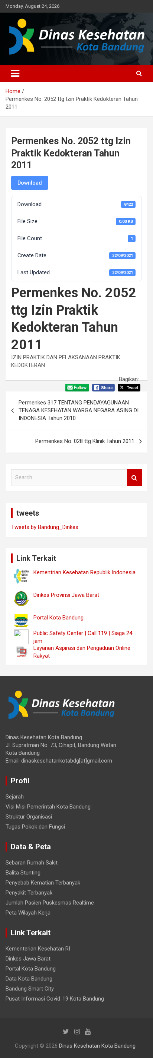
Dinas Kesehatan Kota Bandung (97, 1045)
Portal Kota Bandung (31, 968)
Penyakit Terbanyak (29, 892)
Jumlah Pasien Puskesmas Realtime (50, 902)
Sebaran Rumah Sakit (32, 862)
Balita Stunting (23, 872)
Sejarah (15, 796)
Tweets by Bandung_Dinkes (44, 527)
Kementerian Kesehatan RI (38, 948)
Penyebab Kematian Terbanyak (43, 882)
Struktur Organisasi (29, 816)
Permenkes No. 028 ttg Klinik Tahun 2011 (84, 441)
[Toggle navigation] (15, 73)
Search (134, 477)
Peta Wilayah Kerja (28, 912)
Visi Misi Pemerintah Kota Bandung (48, 806)
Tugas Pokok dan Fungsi (35, 826)
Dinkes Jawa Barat (28, 958)
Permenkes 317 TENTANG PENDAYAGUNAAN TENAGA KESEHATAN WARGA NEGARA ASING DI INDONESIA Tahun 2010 (79, 410)
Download (29, 183)
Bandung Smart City (30, 988)
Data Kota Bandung (29, 978)
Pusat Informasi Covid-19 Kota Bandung (55, 998)
